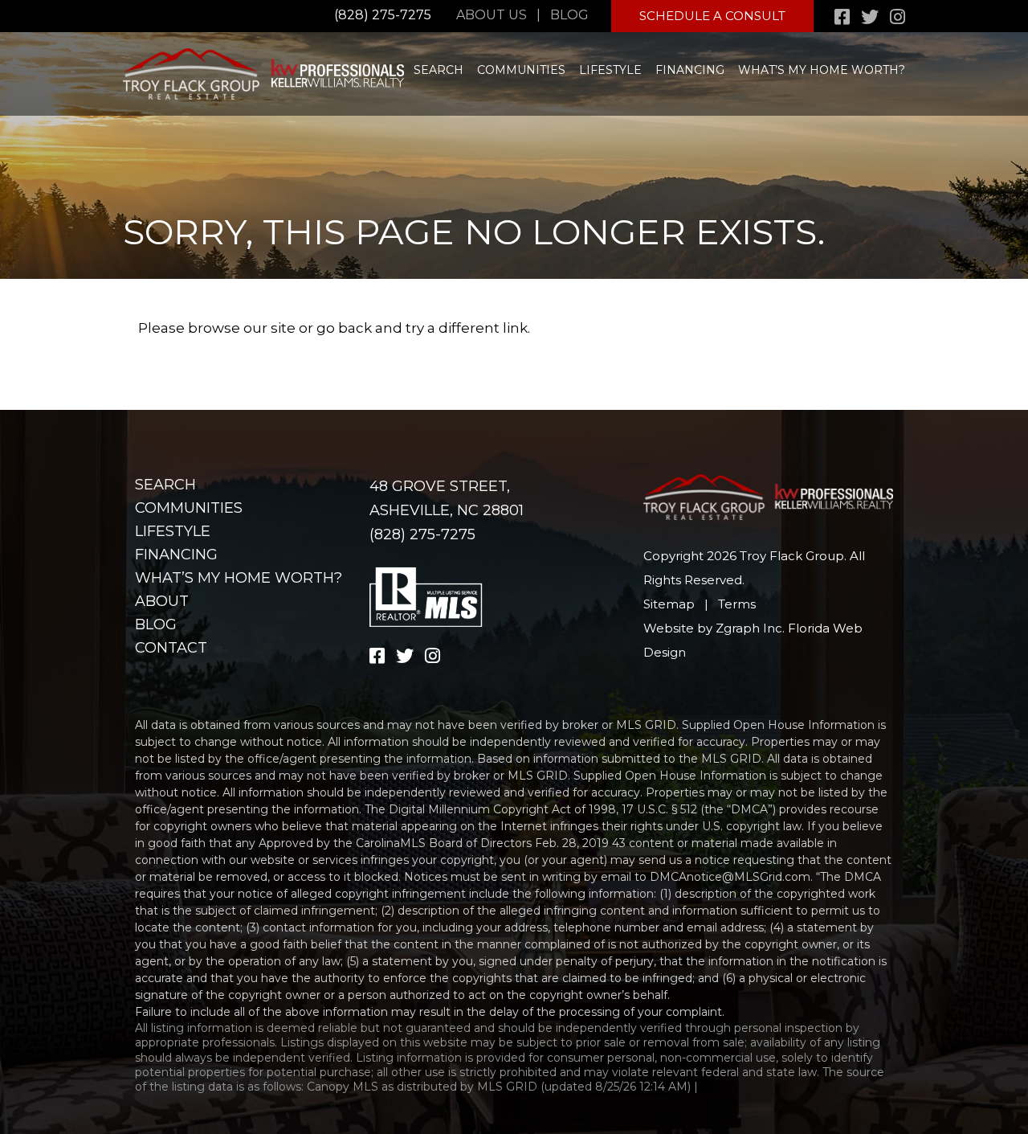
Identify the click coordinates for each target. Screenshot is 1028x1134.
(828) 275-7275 (382, 15)
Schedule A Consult (712, 15)
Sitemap (669, 604)
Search (438, 70)
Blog (569, 15)
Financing (689, 70)
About (162, 601)
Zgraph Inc (749, 628)
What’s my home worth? (821, 70)
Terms (737, 604)
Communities (521, 70)
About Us (491, 15)
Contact (171, 648)
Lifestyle (610, 70)
